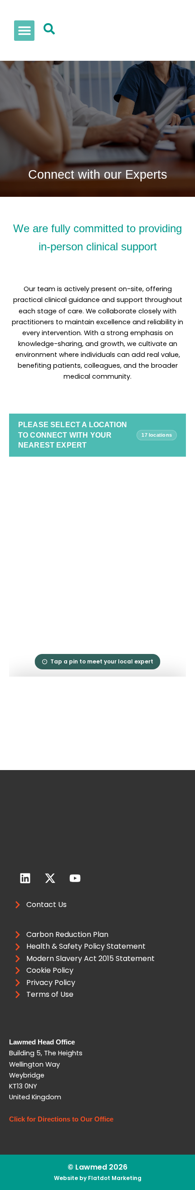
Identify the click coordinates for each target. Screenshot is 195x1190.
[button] (24, 30)
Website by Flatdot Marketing (97, 1178)
